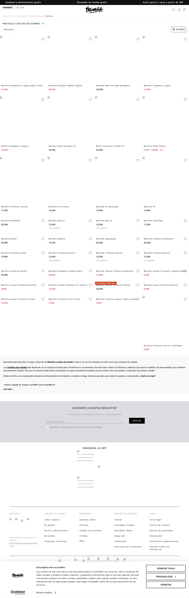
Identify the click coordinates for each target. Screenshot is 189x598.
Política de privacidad (161, 530)
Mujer (20, 7)
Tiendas (84, 536)
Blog (82, 541)
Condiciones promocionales (164, 541)
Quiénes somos (88, 520)
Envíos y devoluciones (56, 530)
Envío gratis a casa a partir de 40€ (163, 2)
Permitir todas (166, 568)
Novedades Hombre (125, 525)
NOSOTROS (85, 513)
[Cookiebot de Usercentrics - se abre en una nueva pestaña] (18, 593)
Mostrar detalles (44, 592)
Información (156, 536)
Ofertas (118, 520)
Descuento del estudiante (128, 547)
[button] (175, 29)
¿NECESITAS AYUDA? (55, 513)
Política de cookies (160, 525)
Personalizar (164, 576)
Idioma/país (121, 541)
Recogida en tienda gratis (92, 2)
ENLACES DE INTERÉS (126, 513)
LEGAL (153, 513)
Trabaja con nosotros (91, 530)
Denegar (166, 584)
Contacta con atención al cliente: (22, 539)
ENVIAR (137, 420)
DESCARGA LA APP (94, 448)
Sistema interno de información (159, 548)
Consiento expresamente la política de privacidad (75, 427)
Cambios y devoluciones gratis (23, 2)
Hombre (8, 7)
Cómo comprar (52, 520)
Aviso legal (155, 520)
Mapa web (120, 536)
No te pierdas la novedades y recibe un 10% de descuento (94, 414)
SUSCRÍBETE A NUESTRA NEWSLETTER (94, 408)
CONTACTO (14, 513)
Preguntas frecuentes (56, 541)
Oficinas (84, 525)
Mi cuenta (50, 536)
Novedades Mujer (124, 530)
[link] (17, 367)
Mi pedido (50, 525)
